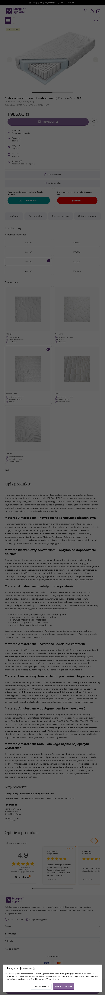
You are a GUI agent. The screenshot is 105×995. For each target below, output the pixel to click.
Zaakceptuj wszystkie (63, 986)
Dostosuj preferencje (41, 986)
